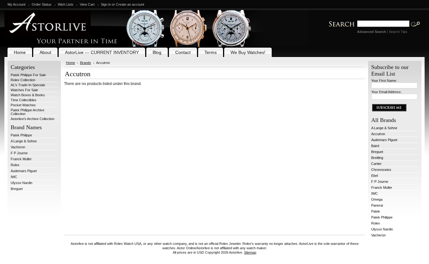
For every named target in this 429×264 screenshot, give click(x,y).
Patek (375, 211)
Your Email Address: (386, 92)
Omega (377, 199)
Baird (375, 146)
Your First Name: (384, 80)
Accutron (378, 134)
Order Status (42, 4)
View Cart (87, 4)
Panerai (377, 205)
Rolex (15, 165)
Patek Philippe (21, 135)
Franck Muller (21, 159)
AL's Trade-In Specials (28, 85)
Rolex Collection (23, 80)
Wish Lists (65, 4)
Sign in (106, 4)
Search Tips (398, 32)
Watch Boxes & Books (28, 95)
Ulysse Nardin (21, 183)
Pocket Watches (23, 105)
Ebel (374, 175)
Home (70, 63)
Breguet (17, 189)
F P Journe (19, 153)
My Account (16, 4)
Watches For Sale (24, 90)
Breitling (377, 158)
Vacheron (18, 147)
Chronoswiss (381, 170)
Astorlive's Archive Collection (32, 119)
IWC (14, 177)
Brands (85, 63)
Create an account (130, 4)
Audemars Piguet (24, 171)
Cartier (376, 164)
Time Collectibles (23, 100)
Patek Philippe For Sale (28, 75)
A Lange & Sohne (24, 141)
